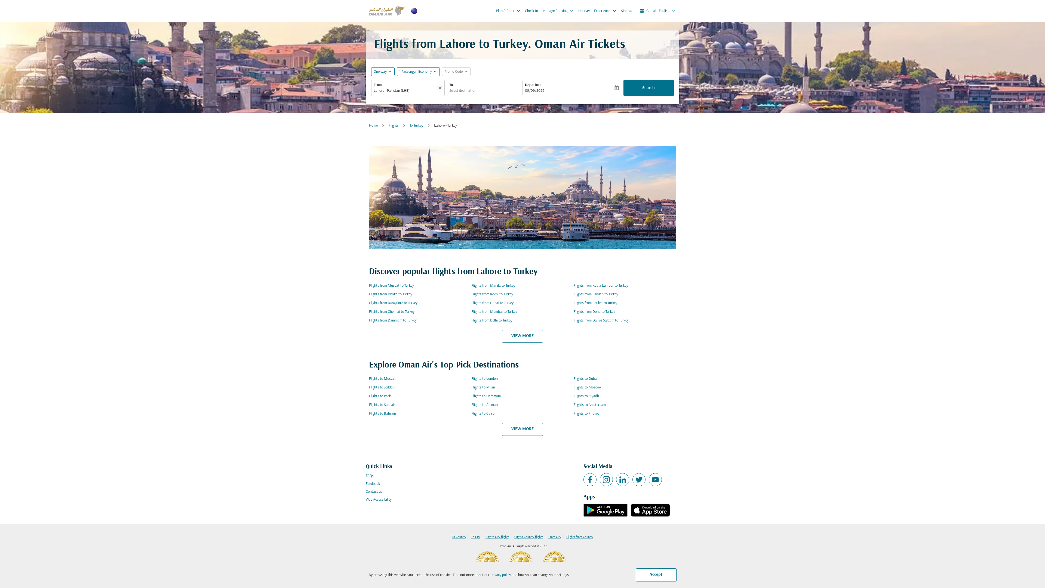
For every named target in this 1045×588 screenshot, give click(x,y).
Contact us (374, 492)
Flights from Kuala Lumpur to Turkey (601, 286)
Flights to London (484, 379)
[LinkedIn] (622, 479)
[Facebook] (590, 479)
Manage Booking (558, 11)
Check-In (531, 11)
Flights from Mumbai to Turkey (494, 312)
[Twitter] (639, 479)
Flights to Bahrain (382, 414)
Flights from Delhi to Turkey (491, 320)
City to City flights (497, 537)
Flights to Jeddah (382, 387)
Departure (533, 85)
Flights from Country (579, 537)
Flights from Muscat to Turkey (391, 286)
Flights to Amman (484, 405)
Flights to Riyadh (586, 396)
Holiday (584, 11)
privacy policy (500, 575)
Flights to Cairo (482, 414)
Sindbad (627, 11)
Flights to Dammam (486, 396)
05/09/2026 (534, 91)
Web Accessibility (379, 500)
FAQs (370, 476)
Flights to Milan (483, 387)
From (378, 85)
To (451, 85)
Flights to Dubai (586, 379)
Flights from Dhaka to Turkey (390, 294)
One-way (380, 72)
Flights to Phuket (586, 414)
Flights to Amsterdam (590, 405)
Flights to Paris (380, 396)
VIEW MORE (522, 336)
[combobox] (405, 91)
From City (554, 537)
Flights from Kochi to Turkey (492, 294)
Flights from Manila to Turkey (493, 286)
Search (648, 88)
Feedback (373, 484)
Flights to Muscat (382, 379)
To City (475, 537)
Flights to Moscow (587, 387)
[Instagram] (606, 479)
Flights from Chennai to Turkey (391, 312)
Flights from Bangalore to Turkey (393, 303)
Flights (394, 126)
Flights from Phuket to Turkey (595, 303)
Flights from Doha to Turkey (594, 312)
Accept (656, 574)
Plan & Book (508, 11)
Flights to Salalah (382, 405)
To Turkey (416, 126)
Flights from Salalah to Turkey (596, 294)
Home (373, 126)
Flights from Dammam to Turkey (393, 320)
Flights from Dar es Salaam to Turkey (601, 320)
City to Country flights (528, 537)
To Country (459, 537)
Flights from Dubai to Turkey (492, 303)
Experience (605, 11)
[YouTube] (655, 479)
